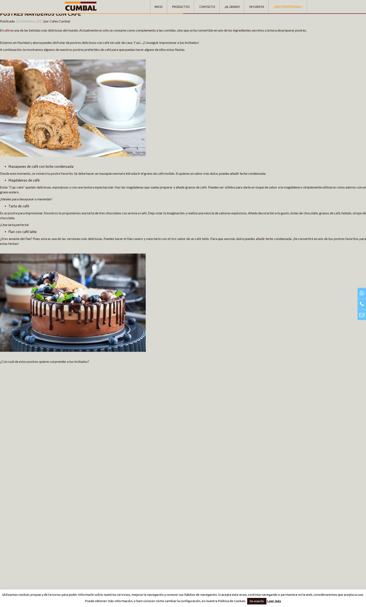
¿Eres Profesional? (288, 6)
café (6, 30)
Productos (181, 6)
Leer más (274, 601)
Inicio (159, 6)
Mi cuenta (256, 6)
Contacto (207, 6)
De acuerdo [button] (257, 601)
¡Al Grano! (232, 6)
